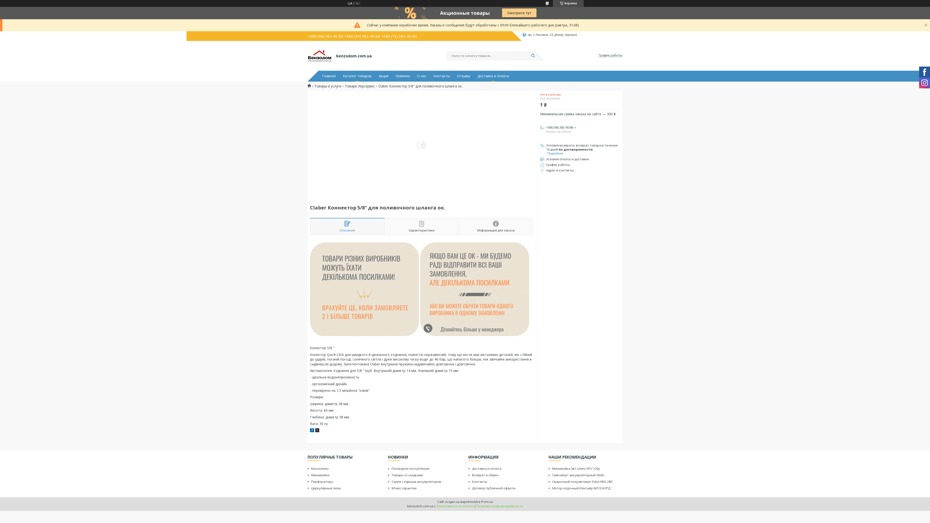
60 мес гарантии (404, 488)
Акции (383, 76)
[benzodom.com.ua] (320, 55)
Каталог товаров (357, 76)
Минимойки (320, 475)
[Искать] (533, 56)
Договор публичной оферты (494, 488)
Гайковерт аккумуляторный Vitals (578, 475)
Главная (329, 76)
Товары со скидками (407, 475)
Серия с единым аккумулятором (416, 481)
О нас (421, 76)
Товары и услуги (327, 86)
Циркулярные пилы (326, 488)
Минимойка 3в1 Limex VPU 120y (576, 468)
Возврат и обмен (485, 475)
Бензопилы (320, 468)
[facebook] (312, 431)
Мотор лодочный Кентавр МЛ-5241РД (581, 488)
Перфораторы (322, 481)
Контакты (442, 76)
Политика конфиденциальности (500, 506)
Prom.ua (487, 502)
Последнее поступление (410, 468)
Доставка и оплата (493, 76)
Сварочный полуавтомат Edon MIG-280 (582, 481)
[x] (317, 431)
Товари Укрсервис (360, 86)
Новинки (403, 76)
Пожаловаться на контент (454, 506)
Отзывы (463, 76)
